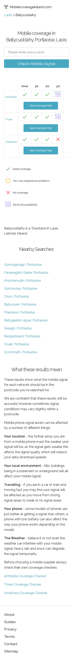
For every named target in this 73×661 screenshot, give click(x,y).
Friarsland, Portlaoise (19, 312)
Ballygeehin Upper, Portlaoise (25, 320)
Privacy (10, 629)
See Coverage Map (41, 105)
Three (8, 119)
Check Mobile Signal (36, 63)
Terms (9, 636)
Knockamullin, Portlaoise (22, 280)
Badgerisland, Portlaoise (22, 336)
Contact (10, 644)
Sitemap (11, 651)
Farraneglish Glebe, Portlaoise (26, 273)
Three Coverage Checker (22, 584)
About (9, 614)
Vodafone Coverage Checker (25, 593)
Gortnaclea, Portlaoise (20, 288)
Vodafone (11, 141)
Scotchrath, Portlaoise (20, 352)
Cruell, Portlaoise (16, 344)
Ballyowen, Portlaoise (20, 304)
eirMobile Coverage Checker (25, 576)
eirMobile (11, 97)
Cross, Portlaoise (16, 296)
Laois (8, 15)
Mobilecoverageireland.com (31, 7)
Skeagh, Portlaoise (18, 328)
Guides (10, 622)
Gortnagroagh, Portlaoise (23, 265)
